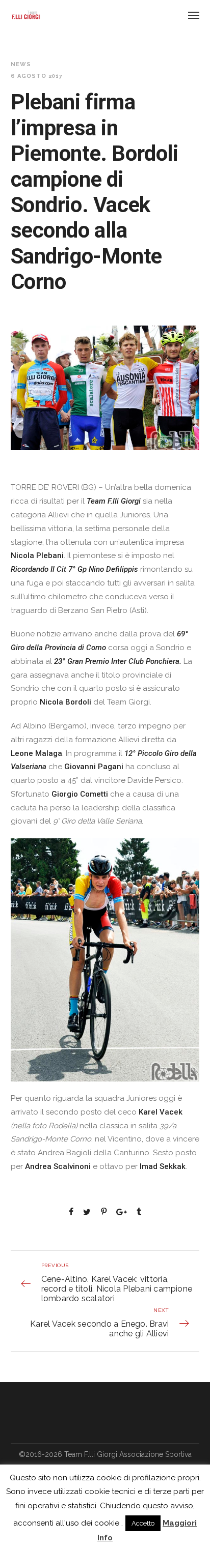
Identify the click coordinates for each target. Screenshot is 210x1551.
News (21, 64)
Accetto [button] (143, 1523)
